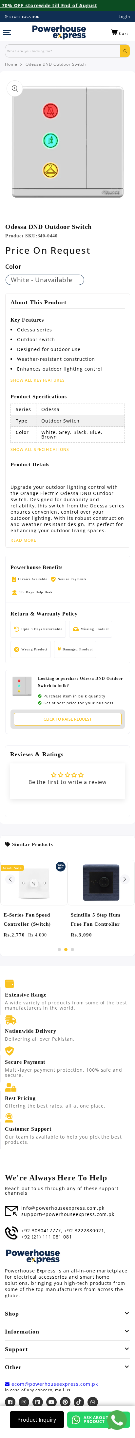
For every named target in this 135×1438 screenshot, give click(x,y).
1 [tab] (59, 949)
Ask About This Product (102, 1419)
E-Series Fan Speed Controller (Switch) (27, 919)
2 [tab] (66, 949)
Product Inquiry (36, 1419)
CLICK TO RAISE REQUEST (68, 719)
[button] (119, 32)
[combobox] (63, 51)
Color (13, 266)
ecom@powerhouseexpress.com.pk (54, 1384)
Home (11, 64)
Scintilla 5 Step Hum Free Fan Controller (96, 919)
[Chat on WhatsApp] (117, 1420)
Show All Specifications (39, 450)
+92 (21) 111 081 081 (46, 1237)
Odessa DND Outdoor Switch (56, 64)
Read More (23, 540)
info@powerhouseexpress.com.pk (63, 1208)
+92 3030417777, (42, 1230)
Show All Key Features (37, 380)
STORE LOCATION (25, 16)
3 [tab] (72, 949)
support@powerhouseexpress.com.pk (67, 1214)
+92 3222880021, (85, 1230)
